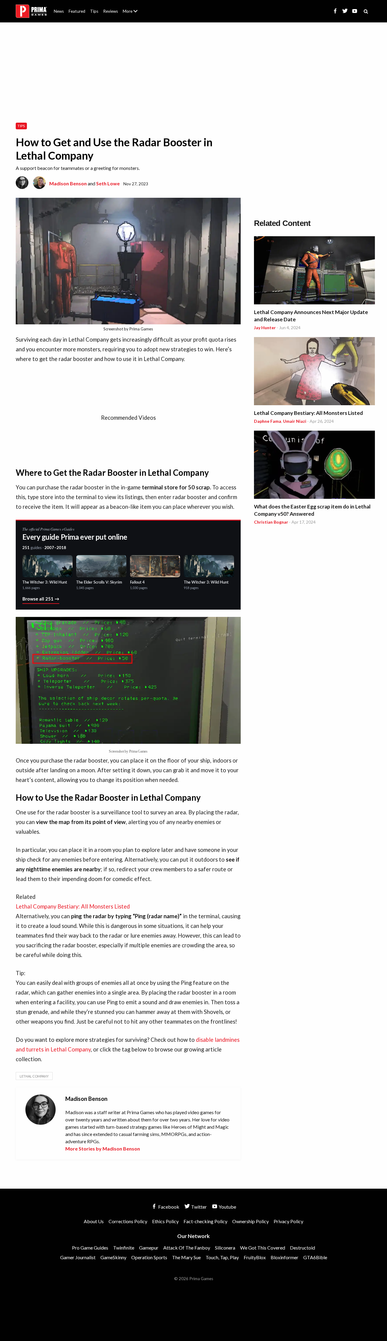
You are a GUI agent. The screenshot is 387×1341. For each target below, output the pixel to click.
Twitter (198, 1207)
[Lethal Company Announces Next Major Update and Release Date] (314, 271)
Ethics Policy (165, 1221)
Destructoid (302, 1247)
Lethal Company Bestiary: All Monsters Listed (308, 413)
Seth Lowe (108, 183)
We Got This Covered (262, 1247)
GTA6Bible (315, 1257)
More (134, 13)
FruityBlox (255, 1257)
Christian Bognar (271, 522)
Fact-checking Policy (205, 1221)
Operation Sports (149, 1257)
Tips (94, 11)
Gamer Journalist (78, 1257)
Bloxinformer (284, 1257)
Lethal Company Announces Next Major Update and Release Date (311, 316)
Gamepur (148, 1247)
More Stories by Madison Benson (102, 1148)
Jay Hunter (265, 327)
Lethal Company (34, 1076)
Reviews (110, 11)
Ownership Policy (250, 1221)
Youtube (227, 1207)
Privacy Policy (288, 1221)
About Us (131, 7)
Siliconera (225, 1247)
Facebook (168, 1207)
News (59, 11)
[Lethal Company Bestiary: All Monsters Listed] (314, 372)
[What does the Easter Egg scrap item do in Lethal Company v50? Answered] (314, 466)
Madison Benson (68, 183)
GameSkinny (113, 1257)
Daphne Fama (267, 421)
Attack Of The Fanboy (186, 1247)
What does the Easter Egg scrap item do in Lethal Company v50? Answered (312, 510)
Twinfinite (123, 1247)
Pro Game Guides (90, 1247)
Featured (77, 11)
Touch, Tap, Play (222, 1257)
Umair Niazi (294, 421)
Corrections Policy (128, 1221)
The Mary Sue (186, 1257)
